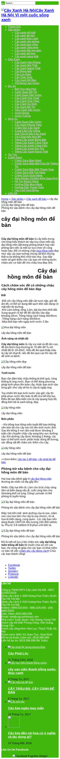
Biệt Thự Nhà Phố (25, 89)
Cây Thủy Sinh (23, 77)
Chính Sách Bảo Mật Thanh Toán (34, 169)
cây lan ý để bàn (27, 459)
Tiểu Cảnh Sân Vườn (27, 110)
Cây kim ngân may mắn (26, 708)
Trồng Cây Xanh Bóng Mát (30, 139)
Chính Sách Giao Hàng (28, 175)
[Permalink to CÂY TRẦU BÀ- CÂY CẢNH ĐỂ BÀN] (20, 682)
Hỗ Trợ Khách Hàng (26, 181)
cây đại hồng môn (41, 478)
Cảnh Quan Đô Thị (26, 92)
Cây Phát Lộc (18, 653)
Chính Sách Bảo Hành (28, 160)
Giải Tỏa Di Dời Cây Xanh (30, 133)
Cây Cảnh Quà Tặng (27, 101)
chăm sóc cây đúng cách (33, 550)
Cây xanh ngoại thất (26, 56)
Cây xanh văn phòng (27, 41)
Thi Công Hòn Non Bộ (28, 136)
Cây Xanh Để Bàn (25, 80)
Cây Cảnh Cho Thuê (27, 98)
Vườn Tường (23, 116)
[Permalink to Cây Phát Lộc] (26, 647)
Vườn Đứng (22, 113)
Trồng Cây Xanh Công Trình (31, 142)
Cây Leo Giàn (23, 74)
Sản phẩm (14, 29)
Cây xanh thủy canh (26, 38)
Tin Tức (12, 154)
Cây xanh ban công (26, 44)
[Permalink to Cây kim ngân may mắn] (16, 701)
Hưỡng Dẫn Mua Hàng (28, 184)
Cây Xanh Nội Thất (26, 65)
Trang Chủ (14, 26)
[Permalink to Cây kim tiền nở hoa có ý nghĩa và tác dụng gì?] (14, 726)
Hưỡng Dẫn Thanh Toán (29, 187)
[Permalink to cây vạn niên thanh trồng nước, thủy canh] (27, 662)
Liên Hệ (12, 193)
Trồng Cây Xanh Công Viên (31, 145)
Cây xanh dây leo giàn (28, 50)
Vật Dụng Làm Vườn (27, 83)
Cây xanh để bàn (25, 35)
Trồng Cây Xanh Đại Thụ (29, 148)
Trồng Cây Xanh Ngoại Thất (31, 151)
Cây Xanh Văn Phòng (27, 62)
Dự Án (12, 86)
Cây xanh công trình (26, 47)
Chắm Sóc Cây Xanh (27, 127)
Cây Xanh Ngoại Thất (27, 68)
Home (4, 199)
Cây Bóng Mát (23, 71)
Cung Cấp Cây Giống (27, 130)
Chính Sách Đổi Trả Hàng (30, 172)
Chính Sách (15, 157)
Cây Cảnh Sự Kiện (26, 104)
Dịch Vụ (13, 119)
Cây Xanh (14, 59)
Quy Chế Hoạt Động (27, 190)
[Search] (2, 3)
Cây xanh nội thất (25, 32)
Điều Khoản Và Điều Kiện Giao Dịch (36, 178)
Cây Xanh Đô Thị (25, 107)
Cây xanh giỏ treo (25, 53)
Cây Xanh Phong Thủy (28, 125)
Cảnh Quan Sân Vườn (28, 95)
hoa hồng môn (45, 250)
